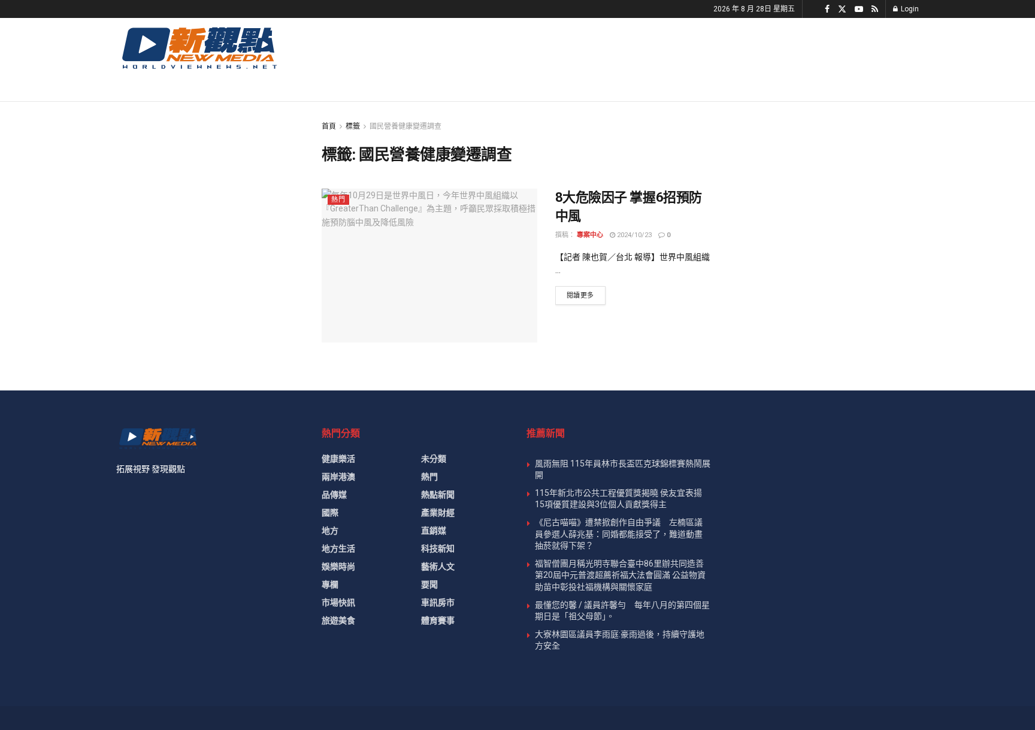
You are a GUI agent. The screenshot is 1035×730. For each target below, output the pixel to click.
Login (909, 9)
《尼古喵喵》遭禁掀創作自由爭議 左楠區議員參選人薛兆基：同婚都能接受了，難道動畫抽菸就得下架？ (619, 533)
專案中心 (590, 235)
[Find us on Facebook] (827, 9)
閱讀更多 (586, 295)
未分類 (433, 459)
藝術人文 (438, 566)
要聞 (429, 584)
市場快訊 (338, 602)
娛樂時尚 (338, 566)
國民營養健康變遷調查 (405, 126)
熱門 (338, 200)
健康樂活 (338, 459)
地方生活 (338, 548)
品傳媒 (334, 494)
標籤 (353, 126)
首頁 (329, 126)
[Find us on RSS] (874, 9)
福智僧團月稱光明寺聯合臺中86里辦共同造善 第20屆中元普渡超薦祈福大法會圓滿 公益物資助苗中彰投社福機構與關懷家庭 (620, 575)
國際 (330, 512)
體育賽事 (438, 620)
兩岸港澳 (338, 476)
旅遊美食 (338, 620)
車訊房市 (438, 602)
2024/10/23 (633, 235)
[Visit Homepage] (198, 47)
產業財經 (438, 512)
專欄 (330, 584)
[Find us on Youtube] (859, 9)
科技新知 (438, 548)
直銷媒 (433, 530)
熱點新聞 (438, 494)
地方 (330, 530)
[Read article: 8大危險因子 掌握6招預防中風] (429, 266)
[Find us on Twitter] (842, 9)
